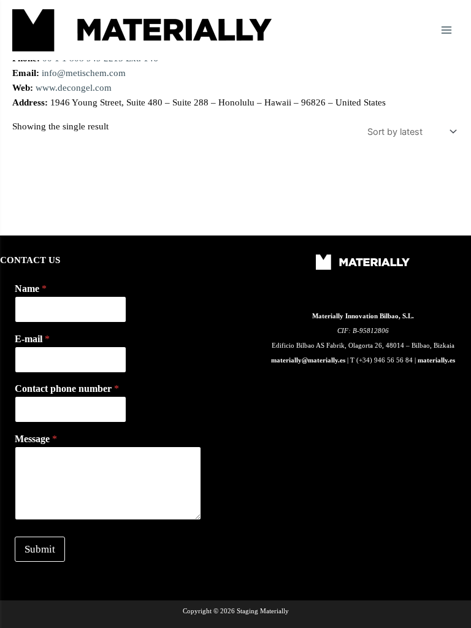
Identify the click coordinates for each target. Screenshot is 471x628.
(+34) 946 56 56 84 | (387, 360)
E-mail (32, 339)
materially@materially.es (308, 360)
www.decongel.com (74, 88)
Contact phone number (67, 388)
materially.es (436, 360)
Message (36, 439)
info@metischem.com (84, 73)
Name (31, 288)
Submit (40, 549)
